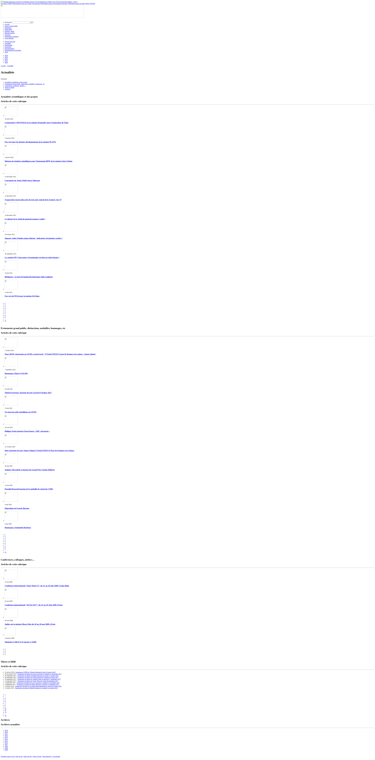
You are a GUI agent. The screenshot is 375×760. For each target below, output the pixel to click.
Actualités (8, 43)
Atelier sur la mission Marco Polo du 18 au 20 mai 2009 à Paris (30, 624)
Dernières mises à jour (7, 756)
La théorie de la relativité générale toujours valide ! (25, 219)
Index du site (28, 756)
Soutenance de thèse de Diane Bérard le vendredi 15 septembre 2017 (38, 684)
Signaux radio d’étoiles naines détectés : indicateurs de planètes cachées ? (34, 238)
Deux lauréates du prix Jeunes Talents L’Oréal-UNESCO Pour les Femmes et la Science (39, 451)
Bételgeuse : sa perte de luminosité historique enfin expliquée (29, 277)
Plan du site (19, 756)
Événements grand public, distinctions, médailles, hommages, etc (25, 84)
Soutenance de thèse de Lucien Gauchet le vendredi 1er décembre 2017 (39, 674)
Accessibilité (56, 756)
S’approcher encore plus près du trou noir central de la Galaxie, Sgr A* (33, 200)
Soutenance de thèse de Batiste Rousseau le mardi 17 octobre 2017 (38, 676)
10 (5, 709)
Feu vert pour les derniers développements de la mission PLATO (30, 142)
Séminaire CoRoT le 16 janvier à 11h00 (20, 642)
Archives (7, 89)
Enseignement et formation (13, 50)
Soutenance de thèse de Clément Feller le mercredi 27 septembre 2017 (39, 679)
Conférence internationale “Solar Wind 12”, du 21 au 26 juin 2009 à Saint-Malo (37, 586)
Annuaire (7, 35)
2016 (6, 735)
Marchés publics (10, 33)
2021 (6, 61)
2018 (6, 732)
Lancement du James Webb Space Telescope (22, 180)
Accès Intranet (9, 38)
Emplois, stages (9, 31)
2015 (6, 737)
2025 (6, 52)
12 (5, 712)
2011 (6, 744)
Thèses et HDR (9, 87)
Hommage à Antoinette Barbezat (18, 528)
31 (5, 321)
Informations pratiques (11, 36)
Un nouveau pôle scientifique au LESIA (20, 412)
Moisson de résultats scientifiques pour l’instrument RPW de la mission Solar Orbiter (38, 161)
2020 (6, 62)
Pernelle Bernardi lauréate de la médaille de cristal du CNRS (29, 489)
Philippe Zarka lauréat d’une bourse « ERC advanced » (27, 431)
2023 (6, 57)
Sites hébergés (46, 756)
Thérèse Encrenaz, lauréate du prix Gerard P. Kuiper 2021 (28, 393)
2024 (6, 55)
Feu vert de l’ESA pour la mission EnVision (22, 296)
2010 (6, 746)
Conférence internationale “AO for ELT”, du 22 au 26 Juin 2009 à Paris (34, 605)
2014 (6, 739)
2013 (6, 741)
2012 (6, 743)
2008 (6, 750)
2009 (6, 748)
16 (5, 716)
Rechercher (8, 22)
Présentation (8, 45)
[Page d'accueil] (10, 41)
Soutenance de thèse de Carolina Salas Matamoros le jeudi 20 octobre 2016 (38, 686)
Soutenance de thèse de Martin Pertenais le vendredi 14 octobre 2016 (36, 688)
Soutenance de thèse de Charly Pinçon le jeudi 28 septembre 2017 (38, 681)
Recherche (8, 47)
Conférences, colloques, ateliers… (15, 86)
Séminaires (8, 28)
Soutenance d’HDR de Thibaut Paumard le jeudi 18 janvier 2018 (35, 672)
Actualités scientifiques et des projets (16, 82)
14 (5, 552)
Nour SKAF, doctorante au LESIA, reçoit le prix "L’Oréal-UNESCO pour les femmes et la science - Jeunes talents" (50, 354)
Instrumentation (9, 48)
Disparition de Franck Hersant (17, 508)
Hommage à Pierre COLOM (16, 373)
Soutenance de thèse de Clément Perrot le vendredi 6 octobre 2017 (38, 677)
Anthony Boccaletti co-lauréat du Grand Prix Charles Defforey (30, 470)
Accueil (7, 24)
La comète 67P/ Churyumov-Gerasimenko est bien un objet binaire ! (32, 257)
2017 (6, 734)
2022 (6, 59)
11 (5, 710)
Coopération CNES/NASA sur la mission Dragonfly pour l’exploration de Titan (36, 123)
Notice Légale (37, 756)
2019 (6, 730)
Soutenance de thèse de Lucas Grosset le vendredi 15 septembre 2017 (38, 683)
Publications (8, 29)
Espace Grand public (11, 26)
